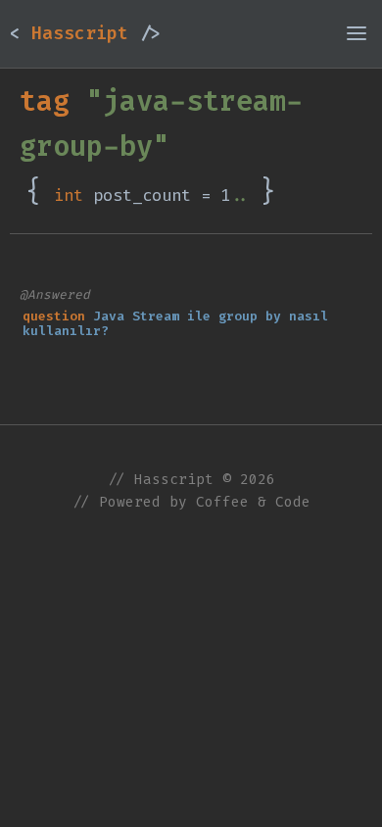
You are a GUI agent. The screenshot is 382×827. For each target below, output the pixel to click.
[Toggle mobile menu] (356, 33)
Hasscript (85, 33)
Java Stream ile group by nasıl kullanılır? (175, 324)
